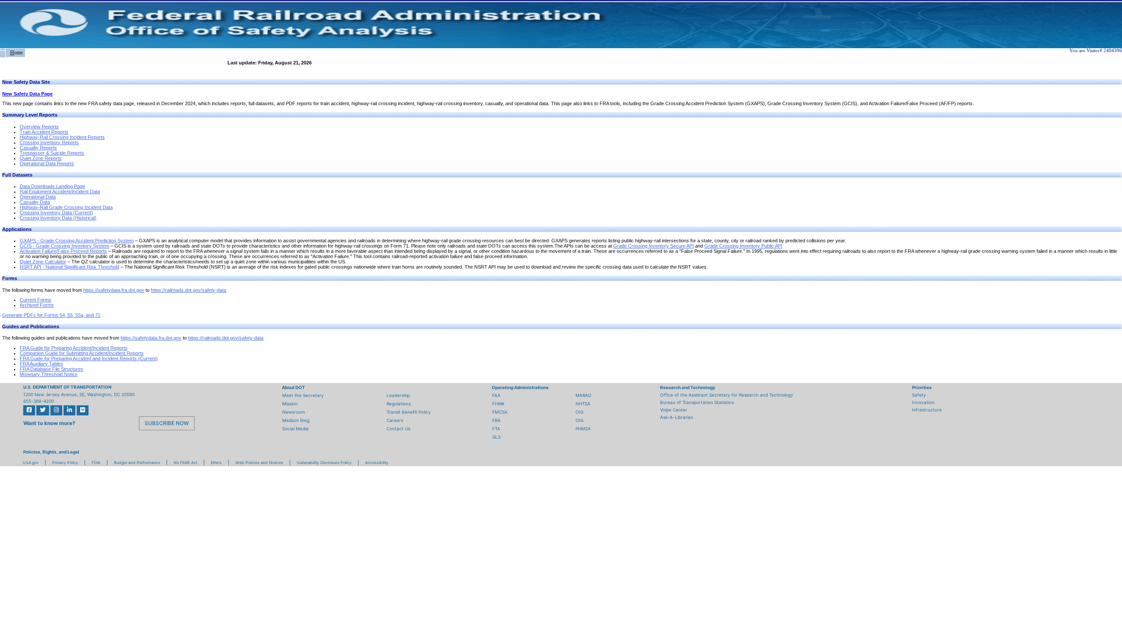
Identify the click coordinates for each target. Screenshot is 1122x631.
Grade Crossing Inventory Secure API (653, 245)
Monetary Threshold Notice (49, 374)
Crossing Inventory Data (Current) (56, 212)
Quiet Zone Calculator (43, 261)
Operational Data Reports (47, 163)
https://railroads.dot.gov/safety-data (188, 290)
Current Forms (35, 299)
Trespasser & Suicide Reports (52, 153)
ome (16, 53)
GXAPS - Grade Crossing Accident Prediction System (77, 240)
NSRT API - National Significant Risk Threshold (69, 266)
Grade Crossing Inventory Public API (743, 245)
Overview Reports (39, 126)
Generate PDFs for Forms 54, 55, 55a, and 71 (51, 315)
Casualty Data (35, 202)
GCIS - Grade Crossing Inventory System (64, 245)
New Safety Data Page (27, 93)
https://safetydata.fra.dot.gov (113, 290)
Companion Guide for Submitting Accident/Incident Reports (82, 353)
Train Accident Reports (44, 132)
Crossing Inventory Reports (49, 142)
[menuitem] (2, 49)
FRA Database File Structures (51, 369)
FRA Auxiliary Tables (41, 363)
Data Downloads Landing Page (52, 186)
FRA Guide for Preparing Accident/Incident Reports (74, 348)
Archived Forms (37, 305)
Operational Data (38, 196)
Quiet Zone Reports (41, 158)
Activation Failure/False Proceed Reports (63, 251)
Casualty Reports (38, 147)
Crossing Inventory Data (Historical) (58, 217)
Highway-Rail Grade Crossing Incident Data (66, 207)
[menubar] (12, 52)
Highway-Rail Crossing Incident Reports (62, 137)
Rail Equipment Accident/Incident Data (60, 191)
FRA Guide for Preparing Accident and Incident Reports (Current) (89, 358)
